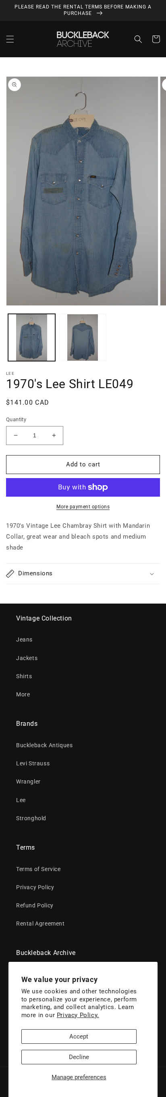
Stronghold (31, 818)
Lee (21, 800)
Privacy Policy (35, 887)
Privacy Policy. (78, 1015)
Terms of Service (38, 869)
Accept (78, 1036)
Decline (79, 1057)
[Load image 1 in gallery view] (31, 337)
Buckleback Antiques (44, 745)
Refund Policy (35, 905)
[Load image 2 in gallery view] (82, 337)
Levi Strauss (33, 763)
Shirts (24, 676)
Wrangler (28, 781)
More (23, 694)
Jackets (26, 658)
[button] (10, 39)
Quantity (16, 419)
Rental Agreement (40, 923)
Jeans (24, 639)
